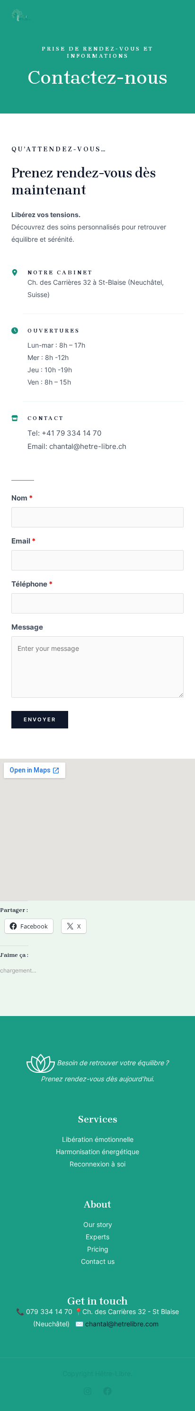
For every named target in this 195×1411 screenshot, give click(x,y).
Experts (97, 1237)
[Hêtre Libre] (21, 15)
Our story (97, 1224)
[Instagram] (87, 1391)
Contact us (98, 1261)
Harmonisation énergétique (97, 1152)
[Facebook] (107, 1391)
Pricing (97, 1249)
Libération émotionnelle (97, 1139)
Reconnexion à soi (97, 1164)
